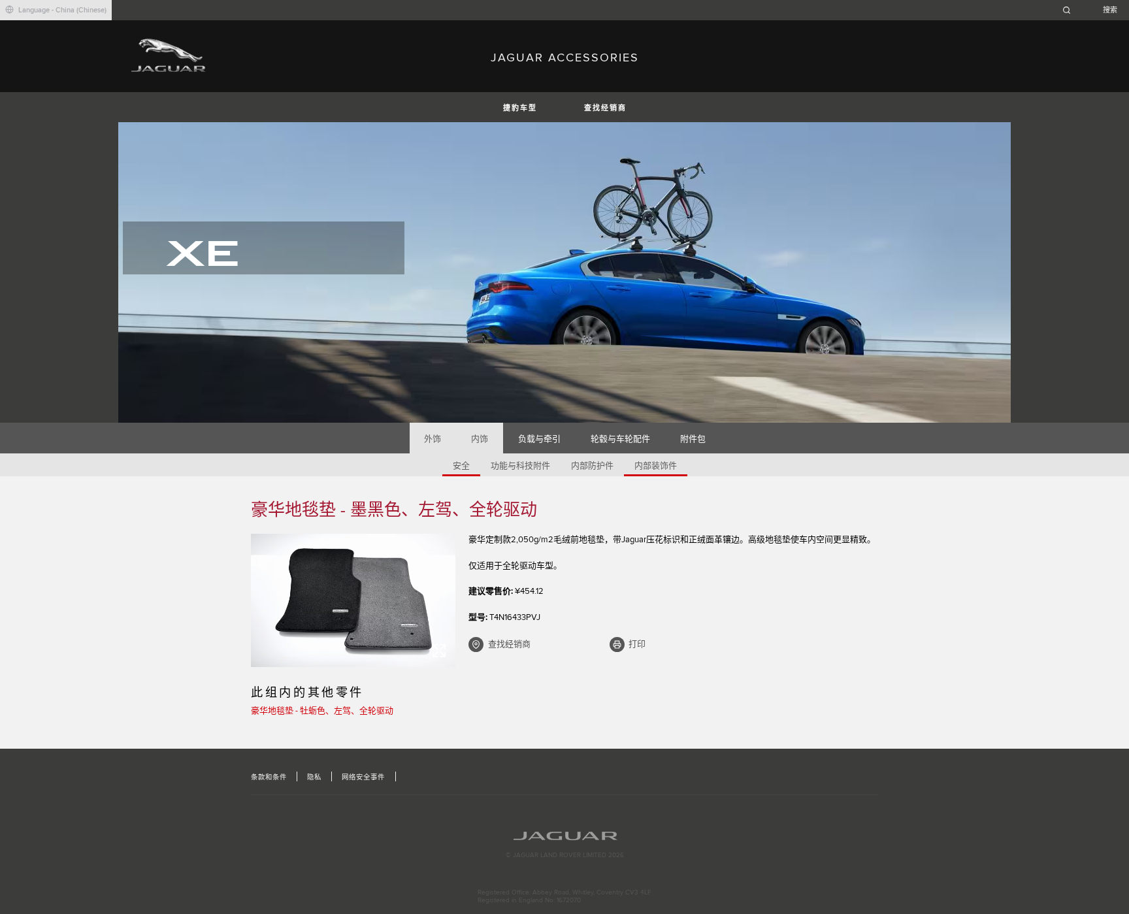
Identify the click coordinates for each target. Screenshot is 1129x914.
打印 (637, 644)
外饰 (432, 439)
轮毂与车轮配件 (620, 439)
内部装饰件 (655, 466)
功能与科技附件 (520, 466)
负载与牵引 (539, 439)
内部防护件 (592, 466)
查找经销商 (605, 108)
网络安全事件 (363, 777)
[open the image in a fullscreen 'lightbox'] (353, 600)
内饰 (479, 439)
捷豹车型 (520, 108)
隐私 (314, 777)
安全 (461, 466)
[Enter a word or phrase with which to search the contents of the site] (1093, 10)
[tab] (433, 438)
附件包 (693, 439)
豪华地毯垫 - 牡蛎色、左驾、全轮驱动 (322, 711)
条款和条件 (269, 777)
